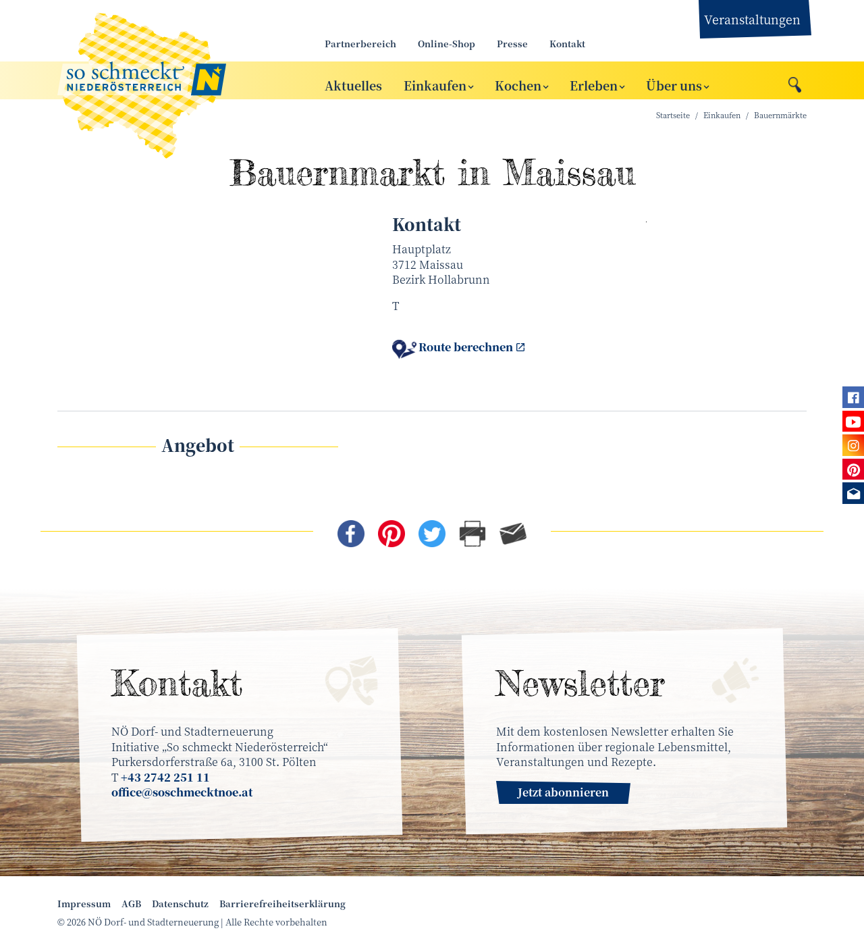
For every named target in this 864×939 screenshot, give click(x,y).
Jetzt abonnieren (563, 792)
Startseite (673, 115)
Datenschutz (180, 904)
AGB (131, 904)
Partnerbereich (360, 43)
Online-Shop (446, 43)
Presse (512, 43)
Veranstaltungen (752, 19)
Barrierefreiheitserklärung (282, 904)
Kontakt (567, 43)
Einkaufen (435, 84)
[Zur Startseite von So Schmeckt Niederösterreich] (175, 80)
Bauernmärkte (780, 115)
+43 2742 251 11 (165, 777)
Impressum (84, 904)
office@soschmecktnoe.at (181, 792)
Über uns (674, 84)
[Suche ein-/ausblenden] (795, 81)
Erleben (594, 84)
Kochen (518, 84)
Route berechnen (465, 347)
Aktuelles (353, 84)
